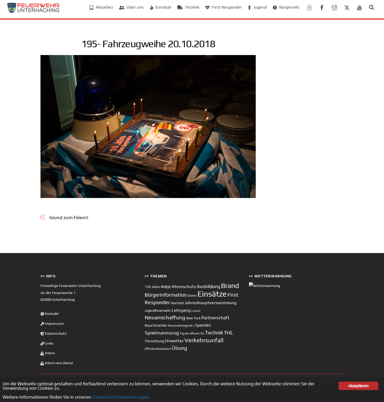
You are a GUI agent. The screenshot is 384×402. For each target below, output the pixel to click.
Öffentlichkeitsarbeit (158, 348)
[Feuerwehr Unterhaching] (33, 11)
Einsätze (162, 7)
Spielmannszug (162, 332)
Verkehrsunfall (204, 340)
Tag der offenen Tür (192, 333)
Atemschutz (184, 286)
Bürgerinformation (166, 295)
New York (193, 318)
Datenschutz (55, 333)
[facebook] (322, 6)
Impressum (54, 323)
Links (49, 343)
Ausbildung (208, 286)
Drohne (192, 295)
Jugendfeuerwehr (158, 311)
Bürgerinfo (288, 7)
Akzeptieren (358, 385)
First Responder (226, 7)
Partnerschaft (215, 317)
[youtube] (359, 6)
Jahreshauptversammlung (211, 302)
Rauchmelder (156, 325)
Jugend (259, 7)
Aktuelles (104, 7)
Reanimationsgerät (180, 325)
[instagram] (334, 6)
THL (228, 332)
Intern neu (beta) (58, 363)
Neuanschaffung (165, 317)
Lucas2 (195, 310)
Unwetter (174, 340)
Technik (191, 7)
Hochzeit (177, 303)
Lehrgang (181, 310)
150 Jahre (152, 287)
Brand (230, 285)
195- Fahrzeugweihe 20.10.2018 (148, 43)
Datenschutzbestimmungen (120, 397)
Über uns (135, 7)
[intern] (309, 6)
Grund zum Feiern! (68, 217)
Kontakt (51, 313)
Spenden (203, 325)
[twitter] (347, 6)
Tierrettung (154, 341)
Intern (49, 353)
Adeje (166, 286)
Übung (179, 348)
